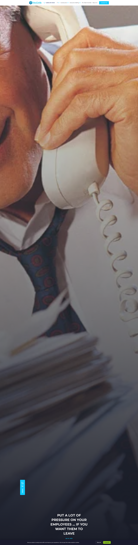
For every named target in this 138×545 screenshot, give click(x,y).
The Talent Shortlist (86, 2)
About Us (95, 2)
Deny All (99, 542)
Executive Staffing (74, 2)
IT (57, 2)
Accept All (106, 542)
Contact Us (104, 2)
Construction (64, 2)
